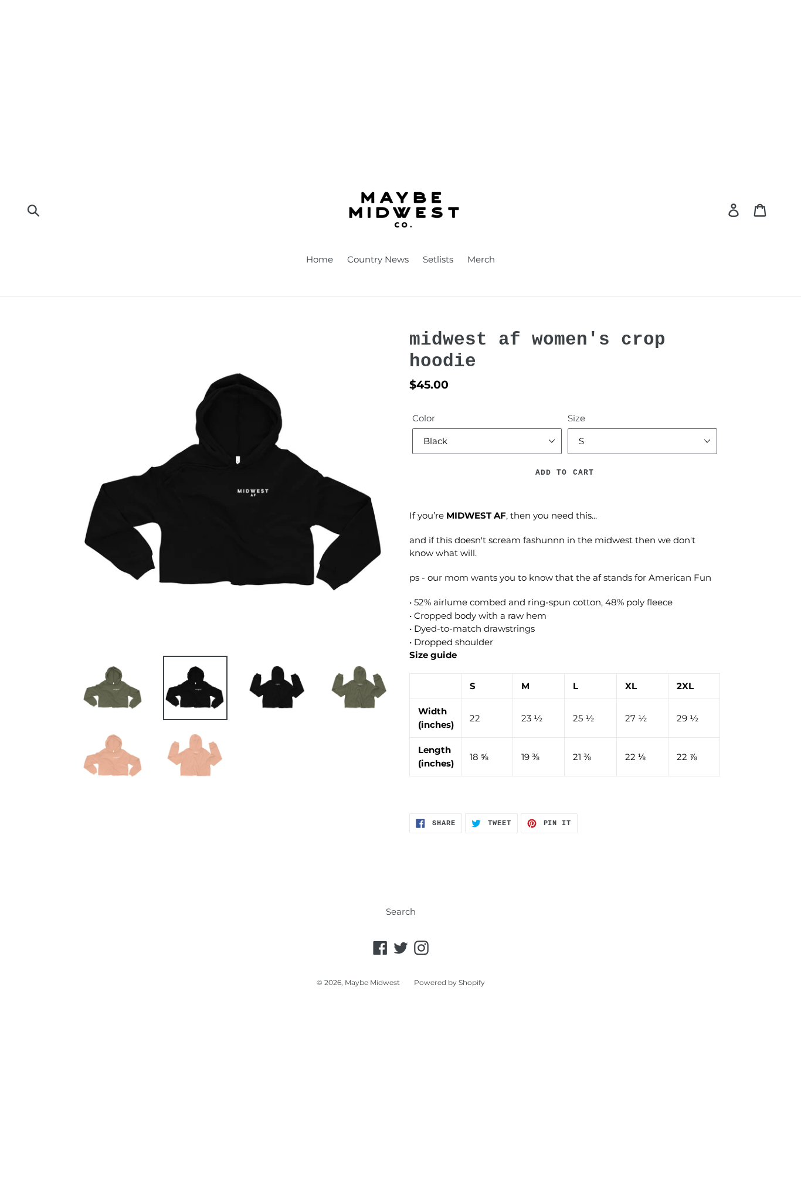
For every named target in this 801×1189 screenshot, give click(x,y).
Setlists (438, 259)
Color (423, 418)
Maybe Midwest (372, 982)
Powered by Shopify (449, 982)
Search (401, 911)
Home (319, 259)
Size (576, 418)
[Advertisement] (352, 82)
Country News (378, 259)
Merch (481, 259)
